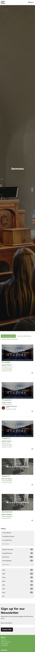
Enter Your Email (6, 623)
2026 (17, 570)
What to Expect (5, 641)
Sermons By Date (8, 336)
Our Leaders (4, 643)
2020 (17, 592)
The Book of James (8, 536)
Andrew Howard (17, 549)
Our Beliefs (4, 645)
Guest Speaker (17, 560)
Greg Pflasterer (17, 553)
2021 (17, 589)
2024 (17, 577)
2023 (17, 581)
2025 (17, 574)
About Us (4, 640)
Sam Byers (17, 557)
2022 (17, 585)
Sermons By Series (24, 336)
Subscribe (7, 629)
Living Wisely (7, 540)
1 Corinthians (6, 532)
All (3, 596)
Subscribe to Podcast (10, 339)
